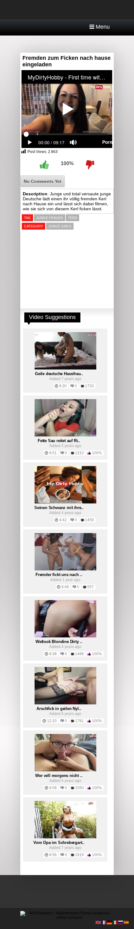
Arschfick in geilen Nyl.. (58, 708)
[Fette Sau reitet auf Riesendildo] (65, 435)
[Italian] (115, 922)
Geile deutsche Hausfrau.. (59, 373)
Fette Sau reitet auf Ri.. (59, 440)
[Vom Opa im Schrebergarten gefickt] (65, 837)
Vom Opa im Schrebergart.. (58, 842)
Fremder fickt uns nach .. (59, 574)
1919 (79, 855)
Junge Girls (59, 226)
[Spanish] (126, 922)
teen (72, 218)
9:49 (65, 587)
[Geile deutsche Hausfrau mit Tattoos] (65, 368)
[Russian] (121, 922)
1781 (79, 721)
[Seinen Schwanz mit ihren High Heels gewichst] (65, 502)
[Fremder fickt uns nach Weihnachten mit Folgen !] (65, 569)
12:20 (52, 721)
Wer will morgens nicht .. (58, 775)
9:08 (53, 788)
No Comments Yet (42, 181)
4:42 (63, 520)
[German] (109, 922)
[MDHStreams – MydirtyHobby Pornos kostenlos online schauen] (67, 917)
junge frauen (49, 218)
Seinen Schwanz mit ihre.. (59, 507)
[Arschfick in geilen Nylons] (65, 703)
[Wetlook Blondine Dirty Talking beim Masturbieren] (65, 636)
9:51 (53, 453)
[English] (98, 922)
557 (90, 587)
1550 (79, 788)
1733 (89, 386)
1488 (79, 654)
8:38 (53, 654)
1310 (79, 453)
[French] (104, 922)
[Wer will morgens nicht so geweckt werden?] (65, 770)
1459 (89, 520)
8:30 (63, 386)
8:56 (53, 855)
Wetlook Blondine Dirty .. (59, 641)
